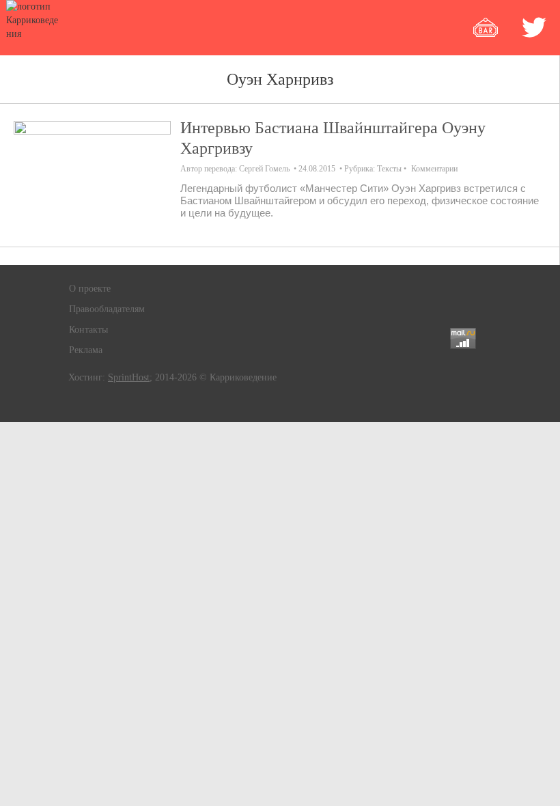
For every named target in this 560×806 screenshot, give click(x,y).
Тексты (389, 168)
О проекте (90, 288)
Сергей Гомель (264, 168)
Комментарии (434, 168)
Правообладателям (107, 309)
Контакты (88, 329)
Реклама (85, 350)
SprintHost (129, 377)
